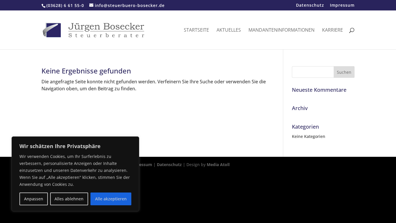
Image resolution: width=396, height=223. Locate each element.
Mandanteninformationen (281, 30)
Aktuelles (229, 30)
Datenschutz (310, 5)
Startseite (196, 30)
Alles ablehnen (69, 199)
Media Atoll (218, 164)
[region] (75, 173)
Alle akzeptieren (111, 199)
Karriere (332, 30)
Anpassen (33, 199)
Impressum (342, 5)
